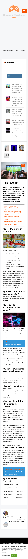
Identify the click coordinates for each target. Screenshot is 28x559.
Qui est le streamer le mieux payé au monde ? (13, 213)
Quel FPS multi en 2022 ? (10, 206)
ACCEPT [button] (14, 555)
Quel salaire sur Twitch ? (10, 224)
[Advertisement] (14, 32)
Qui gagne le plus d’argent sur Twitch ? (13, 222)
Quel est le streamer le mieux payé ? (13, 211)
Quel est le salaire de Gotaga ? (12, 216)
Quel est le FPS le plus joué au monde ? (14, 208)
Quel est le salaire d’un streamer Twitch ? (12, 218)
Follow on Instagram (15, 76)
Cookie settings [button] (6, 555)
